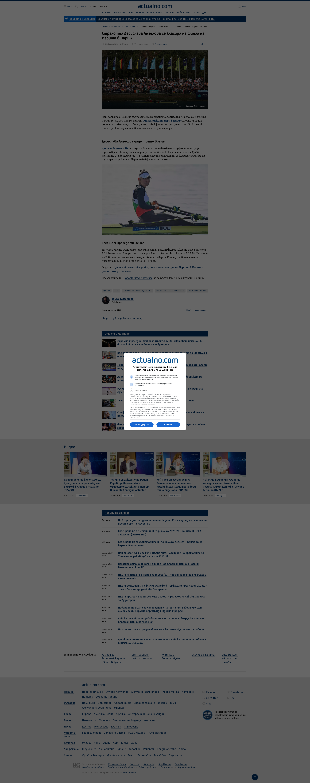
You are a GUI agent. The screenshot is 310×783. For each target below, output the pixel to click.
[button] (155, 390)
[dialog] (155, 391)
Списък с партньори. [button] (147, 404)
